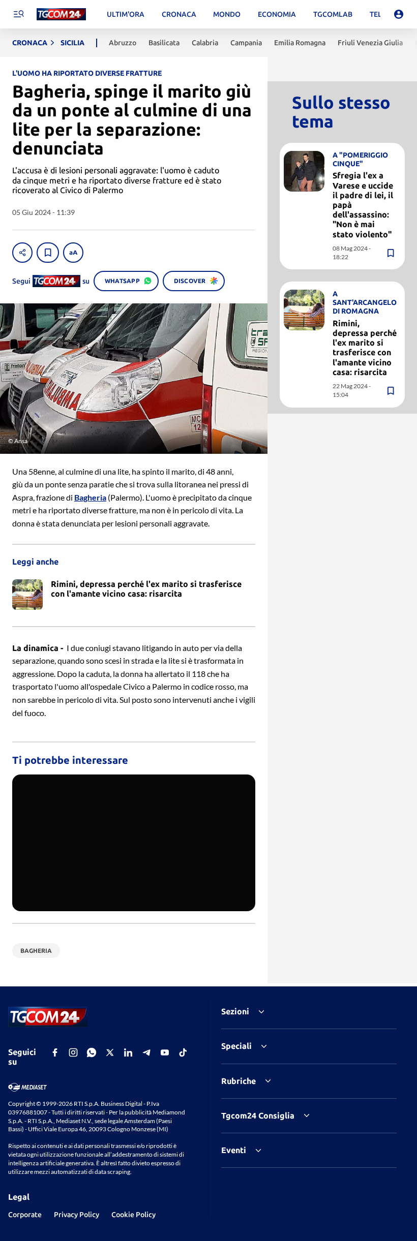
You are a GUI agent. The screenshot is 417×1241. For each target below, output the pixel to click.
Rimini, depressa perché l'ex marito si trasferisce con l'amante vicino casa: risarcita (365, 348)
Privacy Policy (76, 1215)
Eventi (233, 1150)
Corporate (25, 1215)
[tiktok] (183, 1052)
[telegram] (146, 1052)
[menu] (18, 14)
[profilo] (398, 14)
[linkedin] (128, 1052)
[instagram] (73, 1052)
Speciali (236, 1045)
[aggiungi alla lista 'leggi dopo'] (48, 252)
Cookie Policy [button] (133, 1215)
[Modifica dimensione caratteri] (73, 252)
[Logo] (61, 14)
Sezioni (235, 1011)
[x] (110, 1052)
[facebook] (55, 1052)
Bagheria (90, 497)
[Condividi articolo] (22, 252)
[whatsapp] (91, 1052)
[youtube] (165, 1052)
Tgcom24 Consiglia (257, 1115)
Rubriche (238, 1080)
